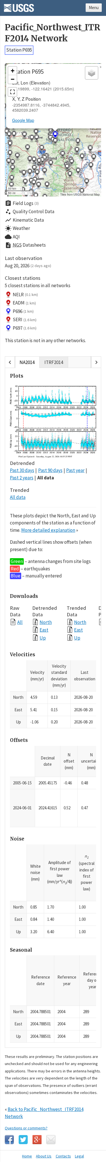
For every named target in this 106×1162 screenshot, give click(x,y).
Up (43, 638)
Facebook (9, 1139)
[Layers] (91, 73)
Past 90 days (50, 470)
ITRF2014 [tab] (53, 362)
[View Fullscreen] (12, 92)
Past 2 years (21, 478)
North (46, 622)
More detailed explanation (48, 530)
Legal (79, 1156)
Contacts (63, 1156)
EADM (24, 303)
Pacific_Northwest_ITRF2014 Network (52, 33)
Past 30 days (22, 470)
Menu (94, 7)
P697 (24, 328)
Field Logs (22, 203)
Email (50, 1139)
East (44, 630)
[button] (24, 135)
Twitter (23, 1139)
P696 (23, 311)
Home (27, 1156)
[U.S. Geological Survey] (19, 6)
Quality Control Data (29, 211)
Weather (17, 228)
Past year (75, 470)
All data (45, 478)
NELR (25, 294)
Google (37, 1139)
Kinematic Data (24, 220)
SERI (24, 319)
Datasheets (25, 245)
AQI (12, 236)
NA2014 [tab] (27, 362)
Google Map (23, 120)
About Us (43, 1156)
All (20, 622)
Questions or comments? (26, 1128)
